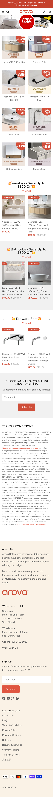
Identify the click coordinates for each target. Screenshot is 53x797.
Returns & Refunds (12, 744)
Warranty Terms (10, 749)
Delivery (6, 739)
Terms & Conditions (12, 725)
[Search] (9, 12)
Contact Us (8, 715)
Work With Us (10, 647)
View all (26, 190)
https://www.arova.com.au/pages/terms (31, 524)
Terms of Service (11, 754)
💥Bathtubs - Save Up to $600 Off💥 (26, 251)
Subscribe (26, 407)
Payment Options (11, 735)
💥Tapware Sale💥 (26, 318)
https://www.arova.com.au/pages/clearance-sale (20, 448)
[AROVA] (26, 11)
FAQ (4, 720)
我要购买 (6, 759)
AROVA (12, 787)
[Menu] (3, 12)
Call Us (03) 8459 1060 (14, 641)
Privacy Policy (9, 730)
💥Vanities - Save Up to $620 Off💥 (26, 185)
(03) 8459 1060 (19, 3)
